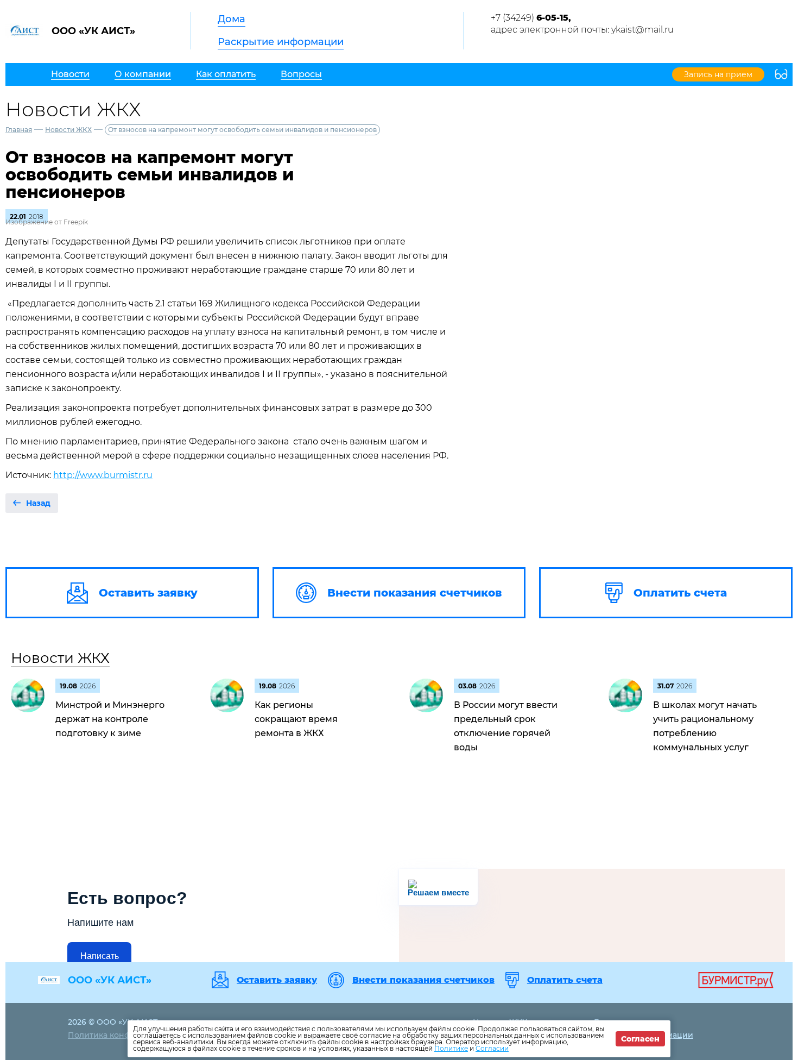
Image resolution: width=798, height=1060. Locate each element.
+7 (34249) (531, 17)
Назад (38, 503)
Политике (451, 1048)
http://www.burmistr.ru (103, 475)
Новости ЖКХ (68, 130)
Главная (18, 130)
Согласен (640, 1039)
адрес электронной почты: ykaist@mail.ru (582, 29)
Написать (99, 956)
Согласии (492, 1048)
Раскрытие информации (281, 42)
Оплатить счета (565, 980)
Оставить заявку (277, 980)
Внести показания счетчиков (423, 980)
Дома (231, 19)
